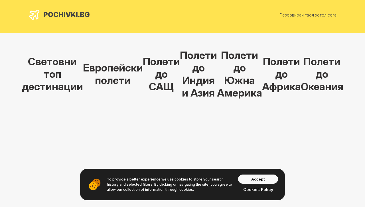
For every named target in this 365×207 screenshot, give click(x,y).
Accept (258, 179)
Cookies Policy (258, 189)
